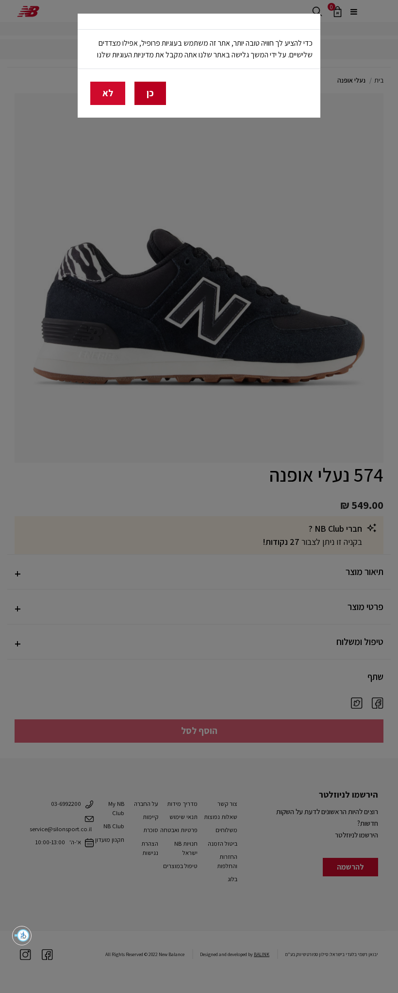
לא (107, 93)
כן (150, 93)
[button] (22, 935)
